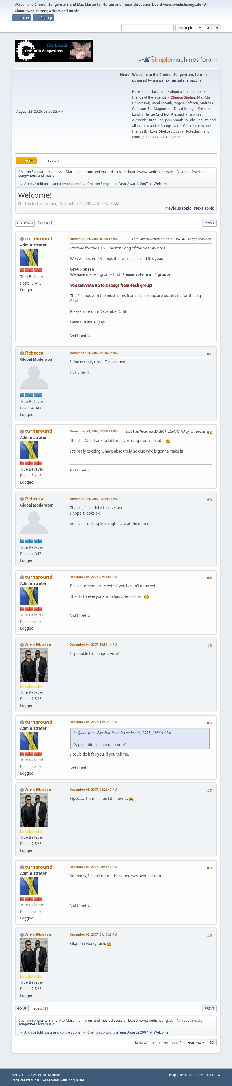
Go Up (22, 1008)
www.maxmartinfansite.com (177, 80)
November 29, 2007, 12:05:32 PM (94, 431)
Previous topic (177, 208)
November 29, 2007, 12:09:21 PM (94, 498)
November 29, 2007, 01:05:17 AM (94, 238)
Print (209, 223)
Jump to (141, 1042)
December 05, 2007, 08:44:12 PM (93, 867)
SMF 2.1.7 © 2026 (24, 1074)
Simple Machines (49, 1074)
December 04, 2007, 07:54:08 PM (93, 577)
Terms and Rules (191, 1074)
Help (172, 1074)
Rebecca (34, 353)
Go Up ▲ (213, 1074)
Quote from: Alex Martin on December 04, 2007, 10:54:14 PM (124, 732)
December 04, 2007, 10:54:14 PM (93, 644)
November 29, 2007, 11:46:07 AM (94, 353)
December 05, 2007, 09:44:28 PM (93, 934)
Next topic (204, 208)
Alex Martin (38, 644)
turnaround (38, 238)
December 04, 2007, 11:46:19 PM (93, 722)
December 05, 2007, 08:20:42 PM (93, 789)
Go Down (25, 223)
